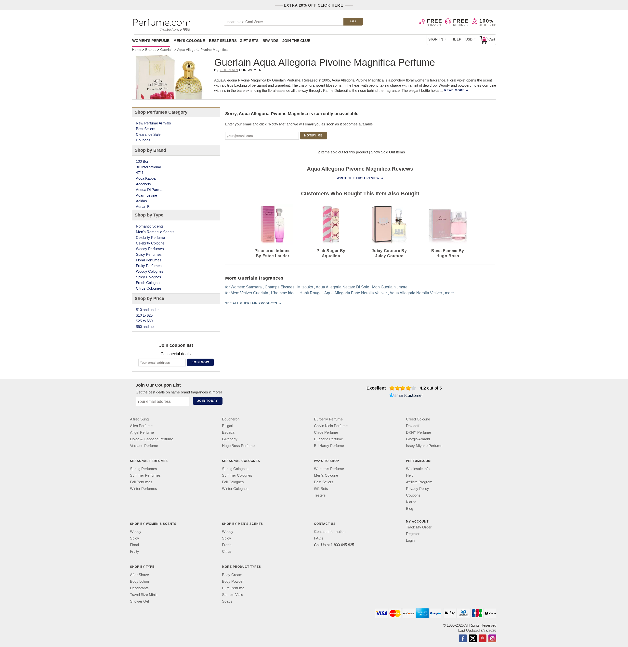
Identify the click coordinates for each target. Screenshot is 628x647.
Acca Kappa (146, 178)
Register (412, 534)
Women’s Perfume (329, 469)
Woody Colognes (149, 271)
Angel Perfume (142, 432)
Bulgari (227, 426)
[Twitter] (473, 638)
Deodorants (139, 588)
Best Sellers (223, 41)
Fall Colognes (233, 482)
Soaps (227, 601)
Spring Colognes (235, 469)
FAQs (318, 538)
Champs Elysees (279, 287)
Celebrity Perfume (150, 237)
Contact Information (329, 531)
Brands (270, 41)
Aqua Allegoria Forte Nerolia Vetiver (355, 293)
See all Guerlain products (251, 303)
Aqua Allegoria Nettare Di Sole (342, 287)
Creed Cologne (418, 419)
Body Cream (232, 575)
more (403, 287)
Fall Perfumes (141, 482)
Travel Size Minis (143, 595)
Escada (228, 432)
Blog (409, 508)
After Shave (139, 575)
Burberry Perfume (328, 419)
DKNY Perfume (418, 432)
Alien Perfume (141, 426)
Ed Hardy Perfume (329, 446)
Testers (320, 495)
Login (410, 540)
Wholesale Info (418, 469)
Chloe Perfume (326, 432)
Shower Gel (139, 601)
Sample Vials (232, 595)
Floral (134, 545)
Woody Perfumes (150, 249)
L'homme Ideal (284, 293)
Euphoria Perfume (328, 439)
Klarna (411, 502)
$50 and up (145, 326)
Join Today (207, 401)
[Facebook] (463, 638)
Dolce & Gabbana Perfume (151, 439)
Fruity (134, 551)
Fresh (226, 545)
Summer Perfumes (145, 475)
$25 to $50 (144, 321)
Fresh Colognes (148, 283)
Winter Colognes (235, 488)
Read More (454, 90)
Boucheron (230, 419)
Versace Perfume (144, 446)
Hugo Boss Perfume (238, 446)
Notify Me (313, 135)
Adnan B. (143, 206)
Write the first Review (358, 178)
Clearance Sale (148, 134)
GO (353, 21)
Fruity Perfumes (149, 266)
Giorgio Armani (418, 439)
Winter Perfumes (143, 488)
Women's (151, 41)
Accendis (143, 184)
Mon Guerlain (384, 287)
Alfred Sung (139, 419)
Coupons (143, 140)
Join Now (200, 362)
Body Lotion (139, 581)
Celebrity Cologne (150, 243)
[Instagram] (492, 638)
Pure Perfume (233, 588)
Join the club (296, 41)
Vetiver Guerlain (254, 293)
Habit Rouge (311, 293)
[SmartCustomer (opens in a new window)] (406, 396)
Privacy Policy (417, 488)
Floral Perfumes (148, 260)
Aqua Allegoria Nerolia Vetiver (416, 293)
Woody (135, 531)
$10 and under (147, 310)
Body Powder (233, 581)
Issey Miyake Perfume (424, 446)
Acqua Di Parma (149, 190)
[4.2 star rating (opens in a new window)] (403, 388)
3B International (148, 167)
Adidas (141, 201)
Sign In (436, 39)
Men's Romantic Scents (155, 232)
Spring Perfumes (143, 469)
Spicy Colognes (148, 277)
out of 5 (431, 388)
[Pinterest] (482, 638)
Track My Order (419, 527)
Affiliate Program (419, 482)
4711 (140, 173)
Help (456, 39)
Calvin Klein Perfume (331, 426)
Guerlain (229, 70)
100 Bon (142, 161)
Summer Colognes (237, 475)
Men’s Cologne (326, 475)
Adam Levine (146, 195)
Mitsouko (305, 287)
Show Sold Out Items (388, 152)
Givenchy (229, 439)
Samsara (254, 287)
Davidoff (412, 426)
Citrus (227, 551)
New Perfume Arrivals (153, 123)
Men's (189, 41)
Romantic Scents (150, 226)
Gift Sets (249, 41)
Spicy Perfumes (149, 254)
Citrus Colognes (149, 288)
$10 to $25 (144, 315)
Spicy (134, 538)
